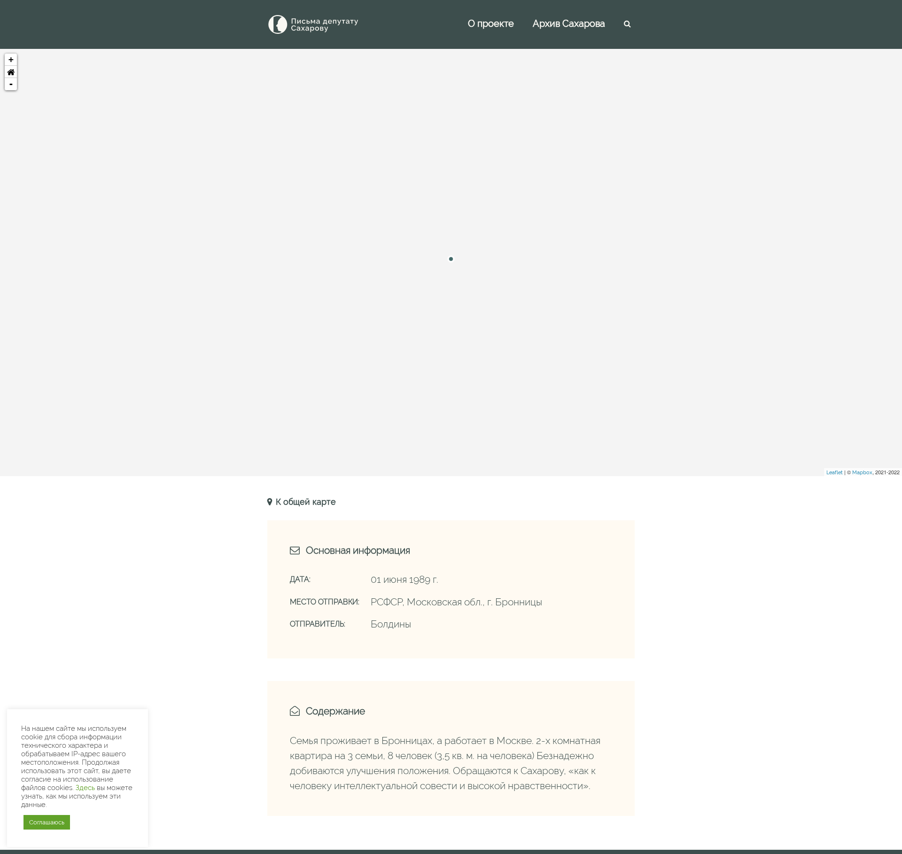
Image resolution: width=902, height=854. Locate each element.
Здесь (85, 787)
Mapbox (862, 473)
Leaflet (834, 473)
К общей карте (304, 502)
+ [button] (11, 59)
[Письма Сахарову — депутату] (326, 24)
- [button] (11, 84)
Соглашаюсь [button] (46, 822)
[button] (11, 72)
